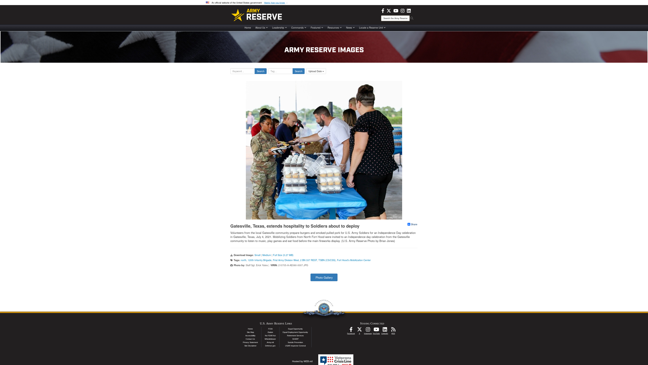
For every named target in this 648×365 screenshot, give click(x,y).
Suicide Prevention (295, 342)
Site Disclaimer (250, 346)
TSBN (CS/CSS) (327, 260)
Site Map (250, 332)
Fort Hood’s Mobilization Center (354, 260)
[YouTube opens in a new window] (395, 10)
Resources (333, 27)
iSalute (270, 332)
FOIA (270, 329)
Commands (297, 27)
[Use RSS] (393, 330)
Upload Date (315, 71)
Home (248, 27)
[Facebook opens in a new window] (383, 10)
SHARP (295, 339)
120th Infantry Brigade (260, 260)
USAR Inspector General (295, 346)
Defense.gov (270, 346)
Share (414, 224)
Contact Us (250, 339)
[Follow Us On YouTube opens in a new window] (376, 330)
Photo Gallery (324, 277)
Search (260, 71)
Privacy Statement (250, 342)
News (349, 27)
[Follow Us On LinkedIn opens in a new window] (385, 330)
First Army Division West (286, 260)
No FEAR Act (270, 336)
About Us (260, 27)
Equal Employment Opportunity (295, 332)
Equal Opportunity (295, 329)
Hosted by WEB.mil (302, 361)
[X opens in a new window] (389, 10)
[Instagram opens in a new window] (402, 10)
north (243, 260)
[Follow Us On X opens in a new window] (359, 330)
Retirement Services (295, 336)
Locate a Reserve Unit (371, 27)
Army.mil (270, 342)
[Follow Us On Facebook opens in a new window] (351, 330)
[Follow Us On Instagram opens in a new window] (368, 330)
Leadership (278, 27)
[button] (276, 3)
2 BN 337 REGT (308, 260)
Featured (315, 27)
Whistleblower (270, 339)
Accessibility (250, 336)
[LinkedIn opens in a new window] (409, 10)
